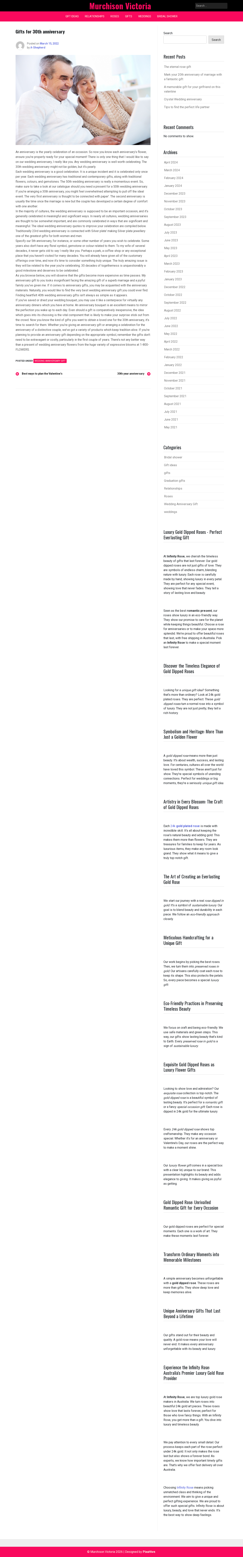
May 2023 (170, 248)
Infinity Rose (185, 1487)
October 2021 (173, 388)
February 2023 (173, 271)
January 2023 (173, 279)
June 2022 (171, 326)
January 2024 (173, 186)
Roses (114, 16)
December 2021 (174, 373)
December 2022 (174, 287)
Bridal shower (167, 16)
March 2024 (172, 170)
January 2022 (173, 365)
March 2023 (172, 263)
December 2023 (174, 193)
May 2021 (170, 427)
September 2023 (175, 217)
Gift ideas (72, 16)
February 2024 (173, 178)
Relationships (94, 16)
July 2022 (170, 318)
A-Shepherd (37, 47)
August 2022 (172, 310)
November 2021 (174, 380)
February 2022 (173, 357)
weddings (144, 16)
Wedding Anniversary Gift (50, 361)
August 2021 (172, 404)
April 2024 (171, 162)
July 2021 (170, 412)
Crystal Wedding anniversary (183, 99)
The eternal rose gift (177, 67)
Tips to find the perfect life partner (187, 107)
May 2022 (170, 334)
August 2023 (172, 225)
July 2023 (170, 232)
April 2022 (171, 341)
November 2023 (174, 201)
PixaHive (149, 1552)
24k (185, 826)
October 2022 (173, 295)
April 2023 (171, 256)
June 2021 (171, 419)
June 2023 (171, 240)
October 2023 (173, 209)
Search (168, 33)
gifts (128, 16)
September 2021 (175, 396)
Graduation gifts (174, 481)
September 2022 (175, 302)
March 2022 (172, 349)
